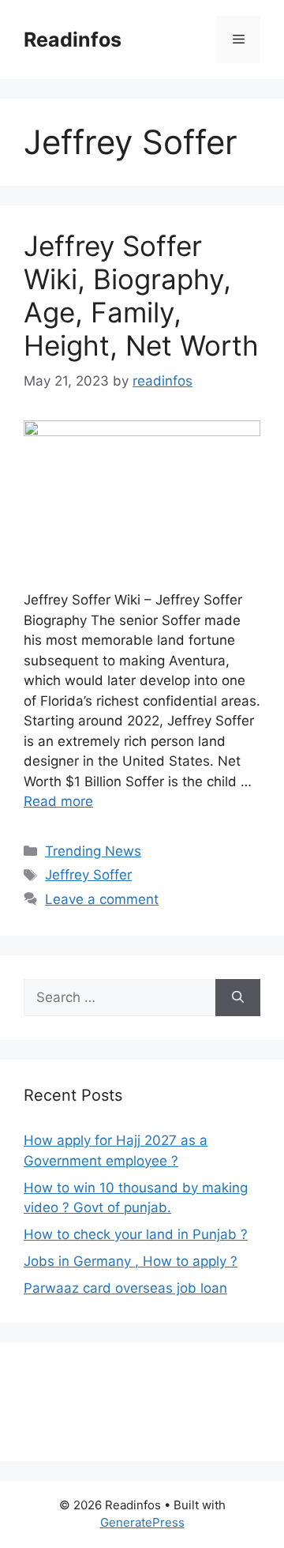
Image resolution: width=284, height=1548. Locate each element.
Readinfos (72, 39)
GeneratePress (142, 1522)
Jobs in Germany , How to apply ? (130, 1261)
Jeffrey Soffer (88, 875)
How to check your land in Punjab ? (136, 1234)
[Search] (237, 998)
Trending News (93, 851)
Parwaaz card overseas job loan (125, 1288)
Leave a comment (102, 899)
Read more (58, 801)
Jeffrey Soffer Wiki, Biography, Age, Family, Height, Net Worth (141, 295)
